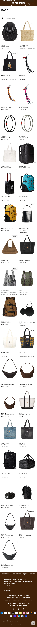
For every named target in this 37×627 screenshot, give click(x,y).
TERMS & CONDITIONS (12, 601)
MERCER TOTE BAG (6, 167)
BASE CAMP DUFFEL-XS (7, 505)
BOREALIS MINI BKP (24, 505)
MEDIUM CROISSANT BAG (7, 384)
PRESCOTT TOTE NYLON (25, 260)
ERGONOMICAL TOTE (24, 228)
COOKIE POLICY (27, 601)
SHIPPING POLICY (24, 603)
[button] (3, 4)
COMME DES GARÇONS (7, 574)
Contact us (12, 595)
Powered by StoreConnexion (18, 624)
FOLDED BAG (4, 260)
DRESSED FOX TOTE (6, 77)
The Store (26, 597)
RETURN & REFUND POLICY (18, 605)
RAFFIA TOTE (22, 46)
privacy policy (24, 588)
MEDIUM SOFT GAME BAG (25, 384)
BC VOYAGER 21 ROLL (6, 198)
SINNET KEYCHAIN (23, 77)
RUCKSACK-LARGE (23, 292)
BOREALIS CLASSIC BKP (25, 198)
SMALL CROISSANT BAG (7, 535)
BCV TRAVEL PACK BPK (24, 167)
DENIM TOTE (4, 444)
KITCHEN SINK (5, 46)
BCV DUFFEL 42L (23, 475)
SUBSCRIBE (7, 590)
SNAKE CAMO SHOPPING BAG (8, 292)
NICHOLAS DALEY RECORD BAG (27, 354)
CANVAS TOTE (4, 354)
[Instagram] (13, 610)
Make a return (23, 595)
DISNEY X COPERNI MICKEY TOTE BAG (27, 323)
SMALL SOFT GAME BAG (7, 414)
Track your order (13, 597)
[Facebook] (18, 610)
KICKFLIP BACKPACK (6, 322)
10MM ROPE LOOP (5, 137)
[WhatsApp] (23, 610)
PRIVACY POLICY (12, 603)
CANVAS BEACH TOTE (24, 414)
